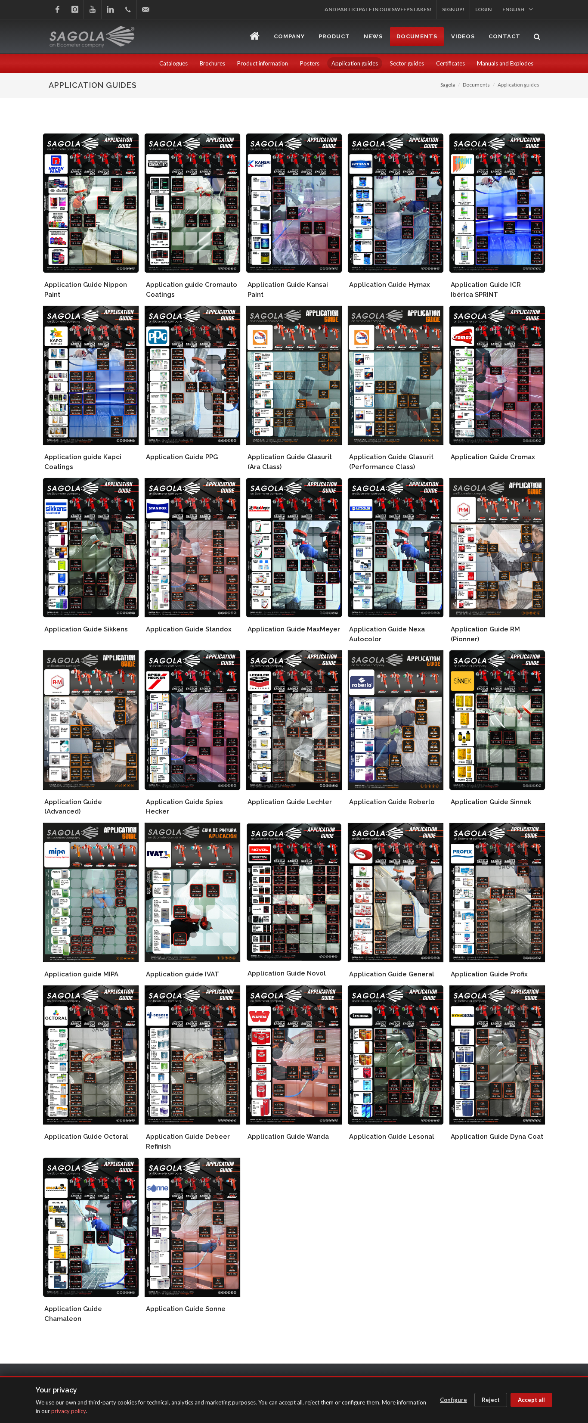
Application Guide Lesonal (391, 1136)
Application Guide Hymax (389, 285)
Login (483, 9)
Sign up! (453, 9)
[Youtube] (92, 9)
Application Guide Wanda (288, 1136)
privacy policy (68, 1410)
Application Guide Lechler (290, 802)
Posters (309, 63)
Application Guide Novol (287, 973)
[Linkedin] (110, 9)
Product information (262, 63)
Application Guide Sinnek (491, 802)
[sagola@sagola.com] (145, 9)
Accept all (531, 1399)
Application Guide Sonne (186, 1309)
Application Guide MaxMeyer (294, 629)
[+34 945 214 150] (127, 9)
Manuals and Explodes (505, 63)
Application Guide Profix (489, 974)
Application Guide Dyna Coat (497, 1136)
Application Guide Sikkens (86, 629)
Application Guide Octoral (86, 1136)
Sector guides (407, 63)
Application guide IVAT (182, 974)
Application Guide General (391, 974)
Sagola (447, 84)
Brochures (212, 63)
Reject (491, 1399)
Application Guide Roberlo (392, 802)
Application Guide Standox (189, 629)
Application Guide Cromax (493, 457)
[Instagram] (75, 9)
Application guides (354, 63)
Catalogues (173, 63)
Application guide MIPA (81, 974)
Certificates (450, 63)
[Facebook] (57, 9)
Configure (453, 1399)
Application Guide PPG (182, 457)
